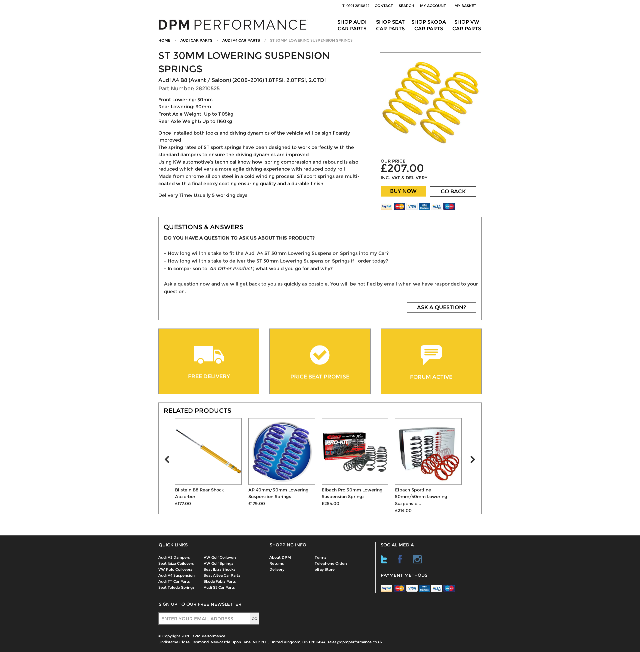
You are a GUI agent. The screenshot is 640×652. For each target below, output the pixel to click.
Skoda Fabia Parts (220, 581)
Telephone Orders (331, 563)
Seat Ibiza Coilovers (176, 563)
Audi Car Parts (196, 40)
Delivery (276, 569)
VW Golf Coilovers (220, 557)
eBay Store (325, 569)
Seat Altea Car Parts (222, 575)
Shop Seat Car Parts (390, 25)
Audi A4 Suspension (176, 575)
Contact (384, 5)
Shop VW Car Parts (466, 25)
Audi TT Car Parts (174, 581)
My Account (433, 5)
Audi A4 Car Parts (241, 40)
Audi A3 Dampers (174, 557)
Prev (169, 461)
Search (406, 5)
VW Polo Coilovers (175, 569)
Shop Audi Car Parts (352, 25)
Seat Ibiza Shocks (219, 569)
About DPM (280, 557)
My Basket (466, 5)
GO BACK (453, 191)
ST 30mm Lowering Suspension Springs (311, 40)
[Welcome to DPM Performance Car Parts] (235, 24)
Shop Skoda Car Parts (428, 25)
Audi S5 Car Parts (219, 587)
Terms (320, 557)
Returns (276, 563)
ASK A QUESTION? (441, 307)
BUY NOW (403, 191)
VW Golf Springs (218, 563)
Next (475, 461)
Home (164, 40)
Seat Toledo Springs (176, 587)
